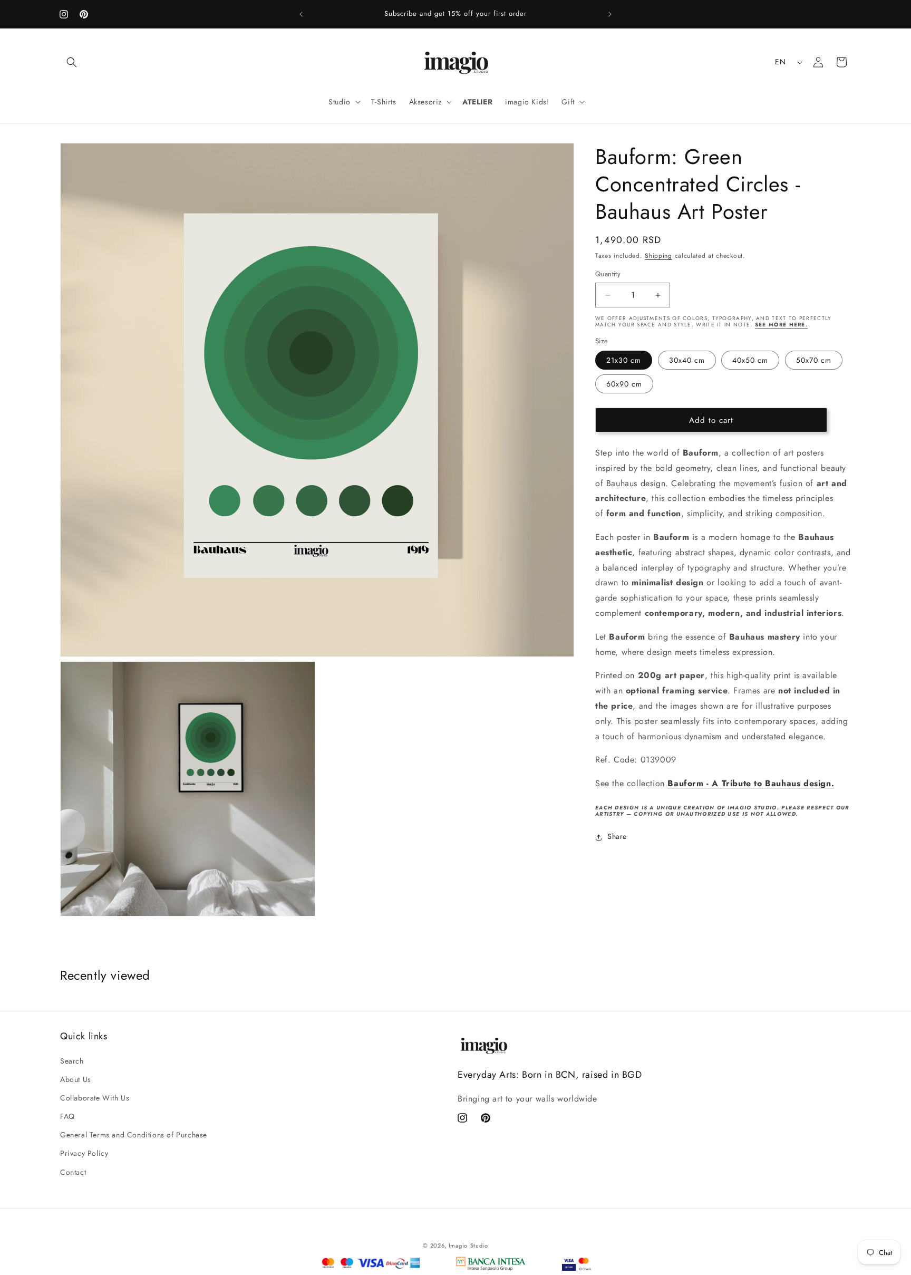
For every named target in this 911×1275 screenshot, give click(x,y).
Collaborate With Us (94, 1098)
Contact (73, 1171)
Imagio (458, 1245)
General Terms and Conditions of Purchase (133, 1134)
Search (72, 1060)
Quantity (608, 274)
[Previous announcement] (301, 14)
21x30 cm (623, 360)
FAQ (67, 1116)
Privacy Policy (84, 1153)
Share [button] (617, 837)
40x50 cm (750, 360)
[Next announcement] (610, 14)
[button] (71, 62)
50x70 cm (813, 360)
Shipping (658, 255)
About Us (75, 1079)
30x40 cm (687, 360)
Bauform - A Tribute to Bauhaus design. (750, 784)
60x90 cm (624, 384)
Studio (479, 1245)
